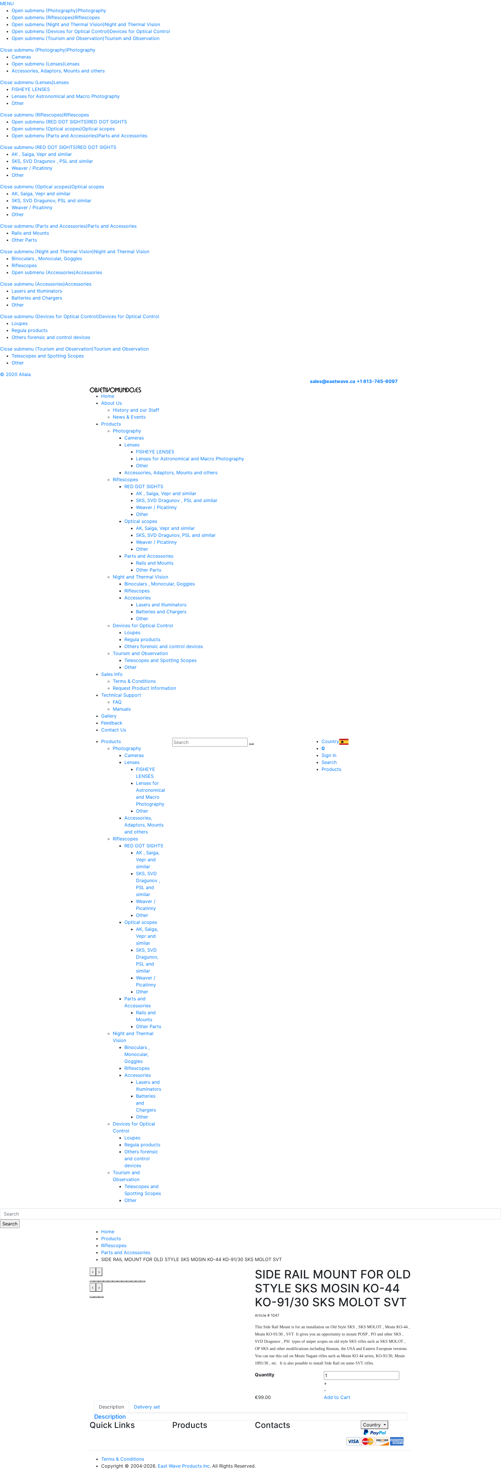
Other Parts (24, 240)
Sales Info (112, 674)
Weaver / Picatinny (32, 168)
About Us (111, 403)
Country (372, 1425)
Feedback (111, 723)
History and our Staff (136, 410)
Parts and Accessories (122, 135)
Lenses (71, 64)
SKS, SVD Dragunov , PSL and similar (52, 161)
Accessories (89, 272)
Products (111, 424)
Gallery (109, 716)
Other (18, 103)
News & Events (129, 417)
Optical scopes (98, 129)
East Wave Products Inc (184, 1466)
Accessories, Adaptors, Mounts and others (58, 71)
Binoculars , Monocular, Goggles (47, 258)
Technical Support (121, 695)
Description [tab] (111, 1407)
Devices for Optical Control (140, 31)
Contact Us (113, 730)
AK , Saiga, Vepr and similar (42, 154)
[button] (92, 1281)
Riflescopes (87, 17)
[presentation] (93, 1271)
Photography (92, 10)
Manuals (122, 709)
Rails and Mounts (30, 233)
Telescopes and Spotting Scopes (48, 356)
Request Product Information (144, 688)
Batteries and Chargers (37, 298)
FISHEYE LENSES (31, 89)
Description (110, 1416)
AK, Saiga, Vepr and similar (41, 193)
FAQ (117, 702)
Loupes (20, 323)
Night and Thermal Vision (132, 24)
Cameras (21, 57)
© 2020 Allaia (15, 374)
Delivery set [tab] (147, 1407)
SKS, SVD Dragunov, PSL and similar (51, 200)
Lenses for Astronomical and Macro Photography (66, 96)
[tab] (250, 1416)
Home (107, 396)
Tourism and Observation (131, 38)
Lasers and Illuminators (37, 291)
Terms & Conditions (134, 681)
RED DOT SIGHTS (107, 122)
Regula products (30, 330)
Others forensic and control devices (51, 337)
